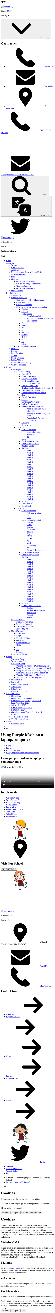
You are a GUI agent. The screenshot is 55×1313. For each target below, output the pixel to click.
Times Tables (26, 504)
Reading (30, 608)
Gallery (24, 399)
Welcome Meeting (34, 513)
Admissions (16, 295)
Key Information (13, 293)
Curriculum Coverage (30, 381)
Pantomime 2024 (18, 710)
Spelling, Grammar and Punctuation (36, 611)
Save (23, 1311)
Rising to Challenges (24, 626)
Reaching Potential (24, 624)
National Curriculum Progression (40, 318)
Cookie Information (14, 1168)
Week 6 (30, 462)
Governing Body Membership (28, 284)
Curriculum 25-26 (34, 383)
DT (22, 342)
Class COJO (26, 374)
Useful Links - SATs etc (31, 606)
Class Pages (16, 369)
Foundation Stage (23, 372)
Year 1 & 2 (20, 395)
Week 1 (30, 450)
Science (24, 311)
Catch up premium (18, 365)
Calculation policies (34, 316)
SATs (29, 518)
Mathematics (26, 314)
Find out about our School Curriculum (31, 307)
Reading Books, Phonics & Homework (37, 388)
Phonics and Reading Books (32, 406)
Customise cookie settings (31, 1213)
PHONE (4, 132)
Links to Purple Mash (30, 443)
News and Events (13, 694)
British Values (17, 360)
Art (22, 330)
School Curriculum (19, 298)
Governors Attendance (25, 288)
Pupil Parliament (18, 619)
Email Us (49, 86)
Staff (13, 277)
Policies (14, 351)
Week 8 (30, 575)
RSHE (24, 337)
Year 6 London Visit (19, 717)
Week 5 (30, 460)
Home (8, 260)
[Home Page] (7, 7)
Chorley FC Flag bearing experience (26, 700)
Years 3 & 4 (21, 427)
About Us (10, 263)
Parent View (16, 682)
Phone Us (49, 66)
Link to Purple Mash (29, 386)
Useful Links (26, 506)
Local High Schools (19, 691)
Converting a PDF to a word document (32, 673)
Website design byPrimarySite (19, 1182)
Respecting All (22, 629)
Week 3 (30, 455)
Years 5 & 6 (21, 508)
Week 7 (30, 464)
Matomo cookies (14, 1268)
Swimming (31, 434)
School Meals (16, 689)
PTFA (13, 714)
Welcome (15, 265)
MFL (23, 344)
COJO (29, 538)
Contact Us (10, 721)
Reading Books (27, 446)
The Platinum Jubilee (19, 719)
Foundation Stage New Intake (33, 392)
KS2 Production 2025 (20, 703)
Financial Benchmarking (21, 362)
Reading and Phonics (19, 654)
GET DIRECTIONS (9, 869)
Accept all (15, 1213)
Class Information (28, 376)
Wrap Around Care (19, 661)
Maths (29, 524)
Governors (15, 279)
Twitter (43, 1162)
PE (22, 328)
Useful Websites (17, 631)
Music (23, 325)
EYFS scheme (32, 321)
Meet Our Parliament (24, 622)
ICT (18, 647)
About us (10, 1014)
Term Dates (16, 687)
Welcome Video (17, 659)
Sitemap (9, 1166)
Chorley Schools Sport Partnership (30, 300)
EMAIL (30, 174)
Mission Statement (18, 274)
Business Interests (23, 286)
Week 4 (30, 457)
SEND (14, 355)
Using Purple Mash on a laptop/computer (33, 670)
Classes (9, 367)
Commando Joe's (23, 302)
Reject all (5, 1213)
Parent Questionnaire (19, 684)
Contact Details (17, 267)
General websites (23, 643)
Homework (26, 425)
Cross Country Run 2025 (21, 707)
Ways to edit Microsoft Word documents (32, 666)
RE (22, 339)
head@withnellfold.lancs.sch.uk (14, 174)
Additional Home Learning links (29, 677)
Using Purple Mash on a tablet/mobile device (34, 668)
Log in (9, 728)
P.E (28, 541)
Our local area (17, 291)
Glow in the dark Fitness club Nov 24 (26, 712)
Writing (30, 615)
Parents (9, 656)
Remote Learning (18, 663)
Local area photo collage (26, 346)
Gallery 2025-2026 (29, 379)
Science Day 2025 (18, 705)
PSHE (29, 536)
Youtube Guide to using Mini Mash (30, 675)
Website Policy (12, 1171)
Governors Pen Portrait (25, 281)
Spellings (25, 423)
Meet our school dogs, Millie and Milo (26, 272)
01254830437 (45, 130)
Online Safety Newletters (21, 698)
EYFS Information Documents (33, 390)
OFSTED (15, 348)
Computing (26, 323)
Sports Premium (17, 358)
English (24, 309)
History (24, 335)
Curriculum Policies (24, 304)
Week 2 (30, 453)
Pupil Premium (17, 353)
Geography (26, 332)
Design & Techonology (36, 550)
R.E (28, 534)
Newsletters (16, 696)
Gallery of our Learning (31, 520)
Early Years (21, 633)
